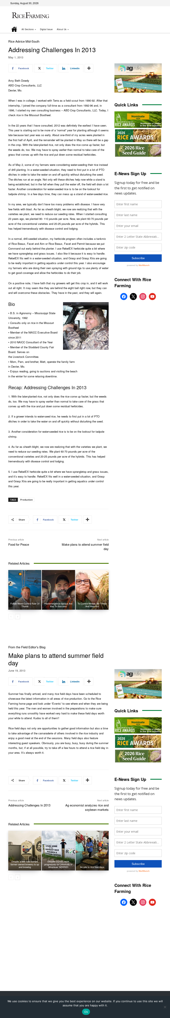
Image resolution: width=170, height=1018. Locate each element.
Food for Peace (18, 544)
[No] (165, 1007)
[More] (89, 68)
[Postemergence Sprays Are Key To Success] (58, 590)
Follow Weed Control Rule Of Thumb (24, 605)
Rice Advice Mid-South (23, 41)
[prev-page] (10, 616)
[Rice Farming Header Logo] (29, 15)
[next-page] (17, 616)
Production (26, 499)
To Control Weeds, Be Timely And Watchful (92, 605)
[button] (153, 29)
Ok (86, 1011)
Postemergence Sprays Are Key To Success (58, 605)
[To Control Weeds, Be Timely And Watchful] (92, 590)
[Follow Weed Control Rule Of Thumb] (24, 590)
